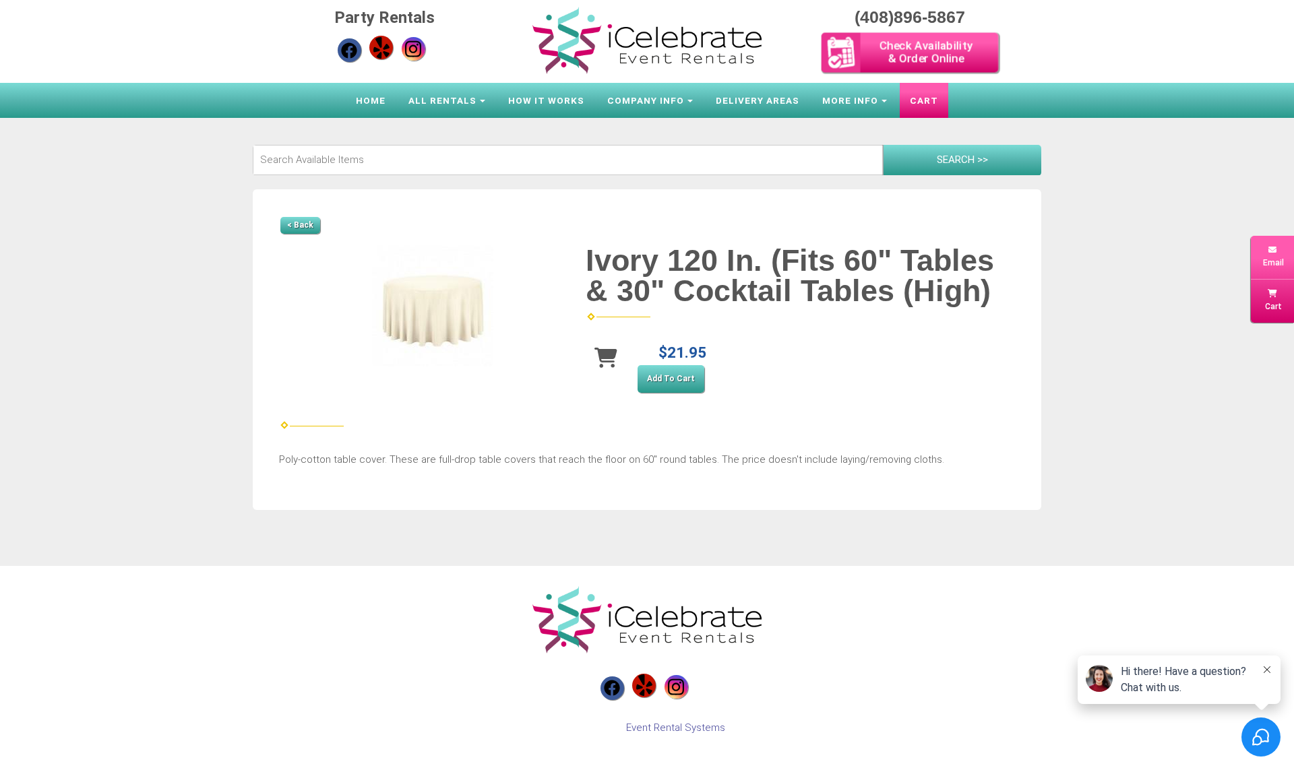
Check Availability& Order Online (924, 52)
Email (1272, 262)
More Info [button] (850, 100)
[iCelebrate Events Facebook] (349, 50)
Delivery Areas (757, 100)
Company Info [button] (645, 100)
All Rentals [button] (442, 100)
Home (371, 100)
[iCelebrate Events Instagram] (413, 49)
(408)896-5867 (910, 16)
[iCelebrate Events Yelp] (381, 47)
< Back (300, 225)
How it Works (546, 100)
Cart (924, 100)
